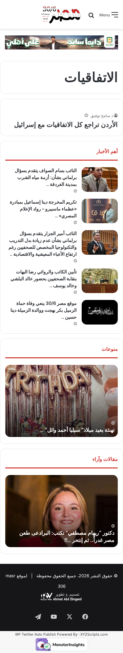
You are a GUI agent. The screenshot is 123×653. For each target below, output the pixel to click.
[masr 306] (61, 14)
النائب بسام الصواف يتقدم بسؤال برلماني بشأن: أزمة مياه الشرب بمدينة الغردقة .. (46, 177)
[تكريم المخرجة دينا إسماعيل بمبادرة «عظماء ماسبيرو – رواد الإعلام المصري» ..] (100, 211)
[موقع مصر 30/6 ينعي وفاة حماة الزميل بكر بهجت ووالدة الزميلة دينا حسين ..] (100, 312)
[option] (61, 401)
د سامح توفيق (102, 115)
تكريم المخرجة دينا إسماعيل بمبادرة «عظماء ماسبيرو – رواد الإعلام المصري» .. (43, 208)
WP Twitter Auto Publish (35, 634)
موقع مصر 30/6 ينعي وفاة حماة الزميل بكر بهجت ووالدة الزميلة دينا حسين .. (43, 310)
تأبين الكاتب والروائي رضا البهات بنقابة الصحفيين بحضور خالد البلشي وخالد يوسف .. (43, 278)
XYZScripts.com (94, 634)
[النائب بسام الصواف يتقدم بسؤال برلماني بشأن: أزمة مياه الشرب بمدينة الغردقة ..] (100, 179)
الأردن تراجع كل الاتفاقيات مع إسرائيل (66, 125)
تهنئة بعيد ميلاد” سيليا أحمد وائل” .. (77, 429)
